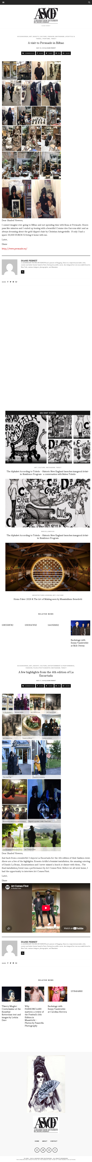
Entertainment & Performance (61, 666)
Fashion (51, 36)
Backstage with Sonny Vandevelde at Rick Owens (79, 643)
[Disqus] (46, 318)
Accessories (22, 36)
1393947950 (31, 625)
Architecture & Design (42, 595)
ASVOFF (36, 666)
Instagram (59, 36)
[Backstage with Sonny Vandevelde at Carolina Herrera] (57, 994)
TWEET (50, 53)
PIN (59, 53)
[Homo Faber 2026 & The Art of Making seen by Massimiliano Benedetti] (47, 567)
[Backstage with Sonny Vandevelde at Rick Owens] (80, 627)
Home (37, 1141)
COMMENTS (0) (29, 53)
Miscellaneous (47, 531)
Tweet (53, 38)
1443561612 (53, 625)
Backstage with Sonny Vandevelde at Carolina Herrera (57, 1009)
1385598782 (7, 625)
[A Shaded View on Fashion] (46, 15)
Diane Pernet (51, 48)
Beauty (36, 36)
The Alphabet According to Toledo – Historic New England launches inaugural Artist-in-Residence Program (48, 536)
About (44, 1141)
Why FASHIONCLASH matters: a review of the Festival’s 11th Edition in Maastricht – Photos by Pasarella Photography (34, 1016)
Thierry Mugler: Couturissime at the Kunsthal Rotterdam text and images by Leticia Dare (11, 1013)
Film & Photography (41, 668)
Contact (53, 1141)
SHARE (41, 53)
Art (30, 36)
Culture (43, 36)
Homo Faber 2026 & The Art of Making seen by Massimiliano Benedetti (48, 599)
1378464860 (77, 991)
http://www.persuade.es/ (14, 248)
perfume (46, 38)
